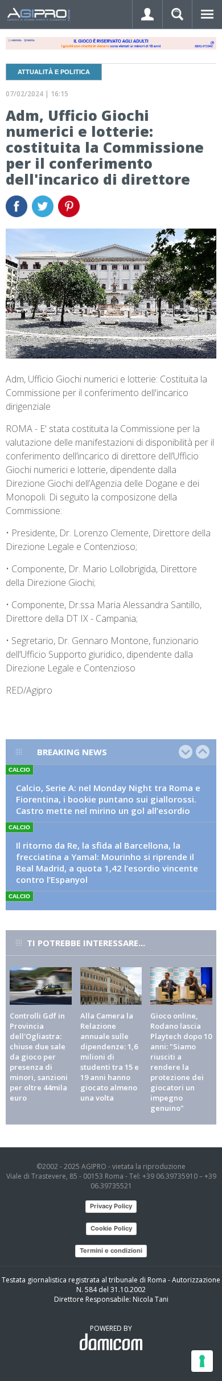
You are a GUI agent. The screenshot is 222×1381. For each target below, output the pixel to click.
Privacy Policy (111, 1206)
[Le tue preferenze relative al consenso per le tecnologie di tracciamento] (202, 1361)
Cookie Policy (111, 1228)
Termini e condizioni (111, 1250)
